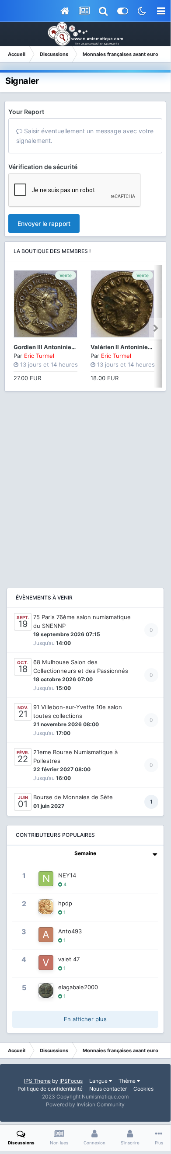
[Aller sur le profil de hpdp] (45, 906)
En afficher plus (85, 1018)
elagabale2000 (78, 987)
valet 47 (69, 959)
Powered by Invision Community (85, 1104)
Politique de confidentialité (50, 1088)
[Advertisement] (85, 485)
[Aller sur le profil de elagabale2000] (45, 990)
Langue (99, 1081)
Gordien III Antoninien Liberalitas (60, 346)
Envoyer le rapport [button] (43, 223)
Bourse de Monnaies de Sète (73, 797)
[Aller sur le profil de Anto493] (45, 934)
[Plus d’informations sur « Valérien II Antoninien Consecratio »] (122, 304)
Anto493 (70, 931)
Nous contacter (108, 1088)
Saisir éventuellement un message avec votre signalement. (85, 135)
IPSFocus (71, 1081)
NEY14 (67, 875)
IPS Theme (37, 1081)
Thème (128, 1081)
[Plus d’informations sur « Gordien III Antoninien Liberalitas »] (45, 304)
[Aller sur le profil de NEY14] (45, 878)
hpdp (65, 903)
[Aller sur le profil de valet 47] (45, 962)
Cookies (143, 1088)
